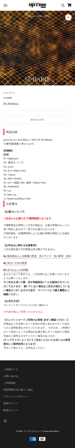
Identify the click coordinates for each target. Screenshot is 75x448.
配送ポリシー (10, 410)
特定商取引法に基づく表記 (18, 389)
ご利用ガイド (10, 369)
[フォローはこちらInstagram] (5, 421)
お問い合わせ (10, 376)
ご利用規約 (9, 383)
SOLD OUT (37, 119)
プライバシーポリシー (15, 396)
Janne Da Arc (9, 92)
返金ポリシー (10, 403)
